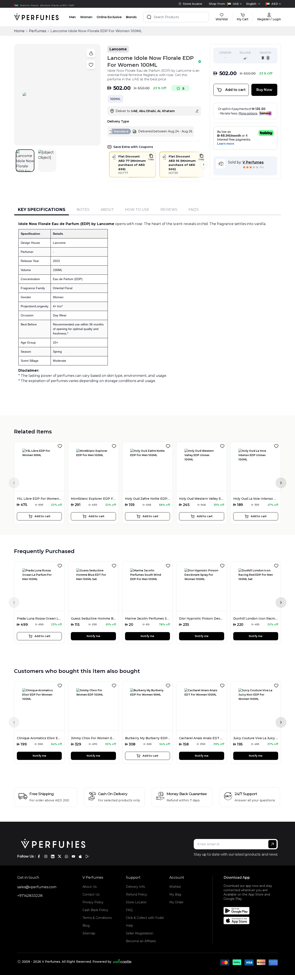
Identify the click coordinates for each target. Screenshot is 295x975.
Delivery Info (135, 887)
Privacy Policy (92, 902)
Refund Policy (136, 894)
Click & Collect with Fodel (145, 918)
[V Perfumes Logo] (36, 17)
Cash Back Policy (95, 910)
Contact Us (90, 894)
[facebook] (39, 856)
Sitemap (88, 933)
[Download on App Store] (252, 920)
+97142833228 (30, 896)
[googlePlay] (87, 856)
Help (129, 925)
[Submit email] (272, 844)
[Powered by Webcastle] (122, 961)
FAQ (129, 910)
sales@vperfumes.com (36, 887)
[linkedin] (52, 856)
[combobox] (234, 4)
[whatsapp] (66, 856)
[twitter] (59, 856)
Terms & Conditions (97, 918)
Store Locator (136, 902)
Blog (86, 925)
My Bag (175, 894)
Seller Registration (139, 933)
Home (19, 31)
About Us (89, 887)
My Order (176, 902)
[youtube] (73, 856)
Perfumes (37, 31)
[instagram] (46, 856)
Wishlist (175, 887)
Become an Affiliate (141, 941)
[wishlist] (60, 445)
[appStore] (80, 856)
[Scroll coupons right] (203, 164)
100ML (115, 99)
